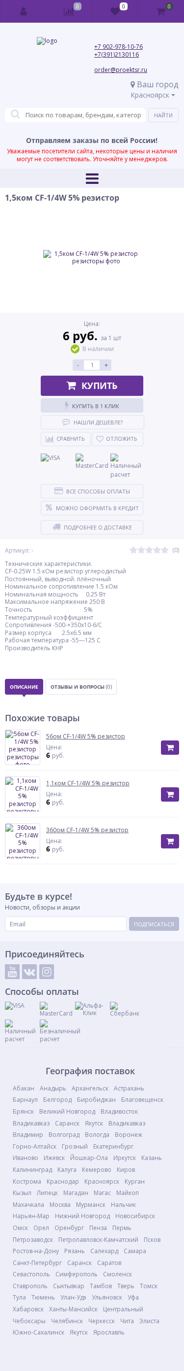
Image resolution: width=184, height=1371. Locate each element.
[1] (133, 550)
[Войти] (23, 11)
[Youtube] (12, 971)
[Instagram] (46, 971)
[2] (141, 550)
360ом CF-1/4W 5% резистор (87, 830)
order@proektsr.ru (120, 70)
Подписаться (154, 924)
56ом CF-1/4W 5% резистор (85, 736)
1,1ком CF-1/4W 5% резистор (88, 783)
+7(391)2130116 (116, 54)
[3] (149, 550)
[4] (157, 550)
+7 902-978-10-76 (118, 46)
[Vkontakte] (29, 971)
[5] (165, 550)
